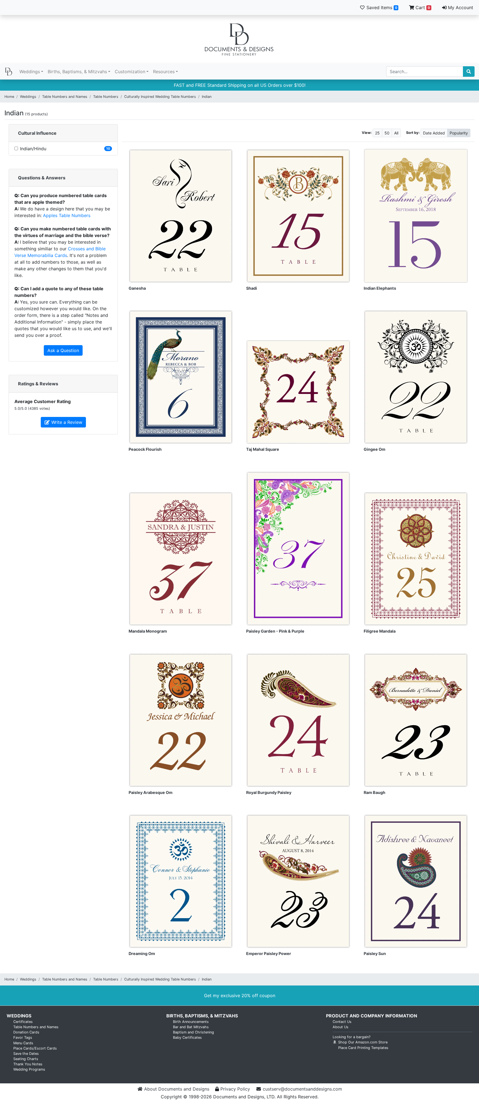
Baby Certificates (187, 1037)
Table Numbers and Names (64, 97)
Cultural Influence (37, 133)
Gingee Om (374, 449)
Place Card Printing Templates (363, 1048)
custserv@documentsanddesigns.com (302, 1089)
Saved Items (381, 7)
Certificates (23, 1022)
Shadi (251, 288)
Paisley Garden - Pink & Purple (275, 631)
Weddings (29, 71)
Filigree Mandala (380, 631)
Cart (422, 7)
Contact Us (342, 1022)
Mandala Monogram (148, 631)
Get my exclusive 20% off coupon (239, 995)
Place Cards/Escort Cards (35, 1048)
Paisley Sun (375, 953)
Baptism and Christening (193, 1032)
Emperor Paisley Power (268, 953)
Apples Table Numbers (66, 215)
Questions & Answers (41, 177)
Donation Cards (26, 1032)
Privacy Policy (235, 1089)
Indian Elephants (380, 288)
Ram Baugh (374, 792)
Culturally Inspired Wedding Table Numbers (160, 97)
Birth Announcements (191, 1022)
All (396, 133)
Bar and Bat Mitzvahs (191, 1027)
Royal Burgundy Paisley (268, 792)
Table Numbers (105, 97)
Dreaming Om (142, 953)
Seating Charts (25, 1059)
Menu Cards (23, 1043)
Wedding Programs (29, 1069)
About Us (340, 1027)
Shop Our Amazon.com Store (362, 1042)
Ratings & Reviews (38, 383)
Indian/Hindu (33, 148)
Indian (207, 97)
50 (386, 133)
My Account (460, 7)
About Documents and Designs (176, 1089)
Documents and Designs (239, 39)
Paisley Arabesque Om (150, 792)
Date (434, 133)
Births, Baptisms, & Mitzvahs (77, 71)
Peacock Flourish (145, 449)
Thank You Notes (27, 1064)
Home (9, 97)
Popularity (459, 133)
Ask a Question (63, 350)
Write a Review (66, 422)
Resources (164, 71)
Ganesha (137, 288)
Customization (130, 71)
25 (377, 133)
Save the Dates (26, 1053)
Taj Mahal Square (262, 449)
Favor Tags (22, 1037)
